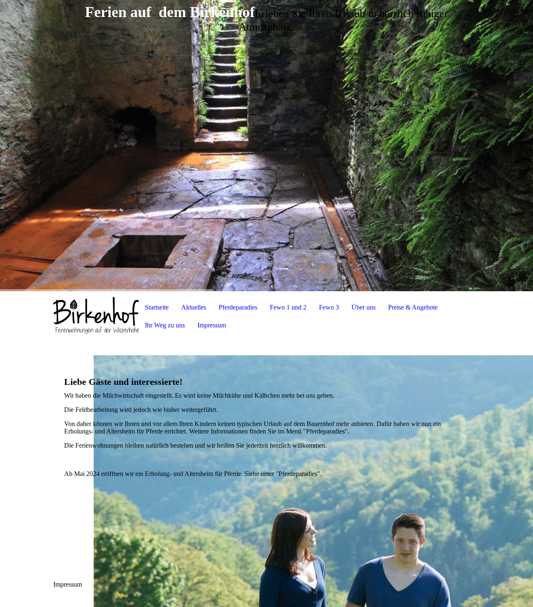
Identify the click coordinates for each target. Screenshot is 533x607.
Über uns (363, 307)
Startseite (157, 307)
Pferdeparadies (238, 307)
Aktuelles (193, 307)
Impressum (211, 325)
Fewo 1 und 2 (288, 307)
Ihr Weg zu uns (165, 325)
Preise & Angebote (413, 307)
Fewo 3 (329, 307)
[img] (266, 145)
